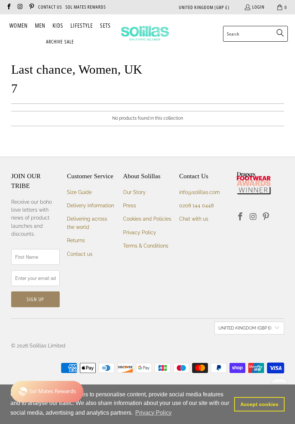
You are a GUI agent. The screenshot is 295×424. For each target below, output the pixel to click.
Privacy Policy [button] (153, 413)
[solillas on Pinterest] (31, 7)
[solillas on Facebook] (8, 7)
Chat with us (193, 219)
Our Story (134, 192)
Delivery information (90, 205)
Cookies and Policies (147, 219)
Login (258, 7)
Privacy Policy (139, 232)
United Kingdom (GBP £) (204, 7)
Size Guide (79, 192)
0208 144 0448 (196, 205)
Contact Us (50, 7)
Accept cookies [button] (259, 404)
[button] (18, 26)
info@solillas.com (199, 192)
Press (129, 205)
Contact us (79, 254)
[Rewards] (47, 391)
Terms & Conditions (145, 246)
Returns (76, 240)
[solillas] (145, 34)
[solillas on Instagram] (20, 7)
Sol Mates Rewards (85, 7)
